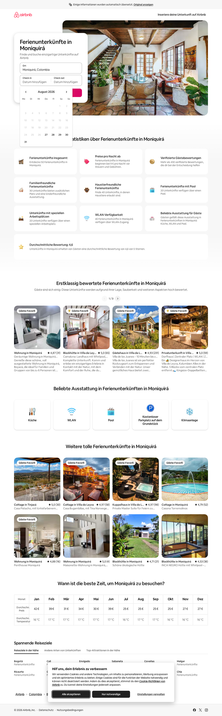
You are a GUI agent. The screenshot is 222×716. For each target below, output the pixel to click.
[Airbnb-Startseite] (23, 14)
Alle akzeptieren (71, 694)
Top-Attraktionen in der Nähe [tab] (103, 650)
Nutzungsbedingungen (70, 710)
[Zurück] (104, 298)
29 (59, 134)
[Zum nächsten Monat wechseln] (66, 92)
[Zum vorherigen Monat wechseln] (26, 92)
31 (25, 142)
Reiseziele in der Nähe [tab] (26, 650)
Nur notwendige (111, 694)
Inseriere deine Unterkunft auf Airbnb (182, 14)
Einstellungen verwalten (151, 694)
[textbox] (35, 82)
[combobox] (51, 70)
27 (46, 134)
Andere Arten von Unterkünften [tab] (62, 650)
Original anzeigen (143, 4)
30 (66, 134)
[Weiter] (117, 298)
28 (53, 134)
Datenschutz (46, 710)
